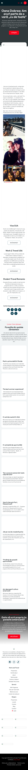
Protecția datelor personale (14, 764)
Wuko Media (17, 759)
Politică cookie (21, 763)
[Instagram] (14, 662)
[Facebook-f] (9, 662)
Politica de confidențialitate (9, 763)
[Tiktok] (18, 662)
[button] (25, 2)
